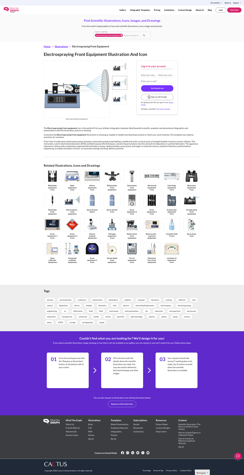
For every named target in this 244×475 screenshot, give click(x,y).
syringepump (87, 322)
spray (49, 322)
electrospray (166, 305)
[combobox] (132, 35)
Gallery (122, 10)
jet (147, 311)
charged (141, 300)
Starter (136, 424)
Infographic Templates (140, 10)
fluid (101, 311)
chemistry (155, 300)
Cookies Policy (186, 470)
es (65, 311)
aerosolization (65, 300)
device (77, 305)
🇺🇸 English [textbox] (201, 473)
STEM (60, 322)
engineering (52, 311)
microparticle (174, 311)
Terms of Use (158, 470)
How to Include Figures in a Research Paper (189, 433)
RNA (90, 431)
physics (152, 316)
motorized (51, 316)
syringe (72, 322)
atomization (97, 300)
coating (169, 300)
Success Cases (72, 435)
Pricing (157, 10)
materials (159, 311)
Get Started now (157, 88)
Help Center (161, 431)
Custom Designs (163, 428)
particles (120, 316)
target (101, 322)
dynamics (102, 305)
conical (50, 305)
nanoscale (83, 316)
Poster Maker (162, 424)
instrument (113, 311)
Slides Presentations (119, 424)
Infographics (116, 431)
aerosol (50, 300)
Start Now (234, 10)
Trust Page (146, 470)
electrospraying (184, 305)
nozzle (108, 316)
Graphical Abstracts (119, 428)
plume (164, 316)
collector (182, 300)
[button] (109, 35)
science (187, 316)
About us (228, 3)
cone (194, 300)
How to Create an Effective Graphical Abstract (186, 440)
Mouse (91, 435)
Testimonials (71, 431)
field (91, 311)
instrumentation (131, 311)
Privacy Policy (171, 470)
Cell (90, 428)
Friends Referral (73, 428)
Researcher (138, 428)
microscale (191, 311)
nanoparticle (67, 316)
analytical (82, 300)
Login (221, 10)
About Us (200, 10)
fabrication (77, 311)
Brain (90, 424)
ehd (114, 305)
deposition (63, 305)
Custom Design (185, 10)
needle (96, 316)
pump (175, 316)
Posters (114, 435)
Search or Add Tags (101, 32)
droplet (89, 305)
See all (91, 439)
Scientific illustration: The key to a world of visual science (189, 426)
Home (47, 46)
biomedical (113, 300)
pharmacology (137, 316)
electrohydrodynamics (145, 305)
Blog (210, 10)
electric (126, 305)
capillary (127, 300)
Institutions (169, 10)
